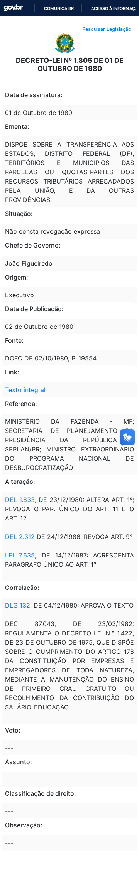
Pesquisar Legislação (106, 29)
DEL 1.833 (20, 500)
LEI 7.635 (20, 555)
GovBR (13, 8)
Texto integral (25, 390)
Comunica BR (59, 8)
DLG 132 (17, 605)
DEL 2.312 (20, 537)
